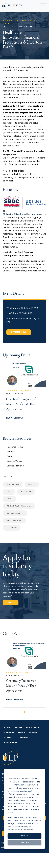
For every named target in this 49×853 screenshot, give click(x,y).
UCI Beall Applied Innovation (19, 506)
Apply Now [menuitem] (10, 743)
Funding (31, 484)
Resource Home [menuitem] (15, 447)
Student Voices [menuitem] (14, 461)
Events (9, 499)
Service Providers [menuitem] (15, 466)
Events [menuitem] (10, 456)
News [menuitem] (21, 733)
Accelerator (26, 491)
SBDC (9, 491)
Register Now (18, 332)
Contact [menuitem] (9, 738)
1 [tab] (25, 713)
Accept (24, 836)
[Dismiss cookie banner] (40, 774)
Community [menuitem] (25, 738)
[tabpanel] (24, 675)
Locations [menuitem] (32, 728)
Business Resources (15, 513)
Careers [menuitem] (9, 733)
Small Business (13, 484)
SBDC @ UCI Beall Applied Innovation (22, 214)
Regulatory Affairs (14, 520)
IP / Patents (12, 527)
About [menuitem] (18, 728)
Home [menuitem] (7, 728)
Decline (24, 842)
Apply (11, 602)
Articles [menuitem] (11, 452)
